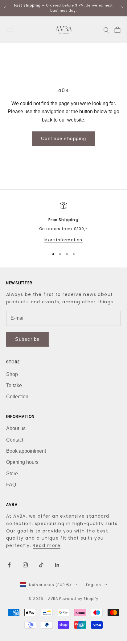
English (93, 584)
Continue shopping (63, 138)
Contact (14, 439)
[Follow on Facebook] (9, 565)
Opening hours (22, 462)
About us (16, 428)
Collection (17, 396)
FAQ (11, 484)
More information (63, 239)
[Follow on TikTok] (41, 565)
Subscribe (27, 339)
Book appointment (26, 451)
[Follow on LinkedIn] (57, 565)
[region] (63, 222)
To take (14, 385)
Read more (46, 545)
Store (12, 473)
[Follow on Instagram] (25, 565)
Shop (12, 374)
